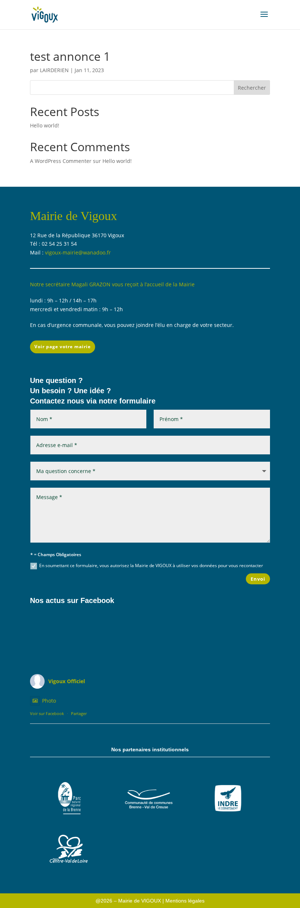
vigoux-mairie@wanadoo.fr (78, 252)
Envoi (258, 579)
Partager (79, 713)
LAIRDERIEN (54, 70)
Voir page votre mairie (62, 346)
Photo (49, 700)
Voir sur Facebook (47, 713)
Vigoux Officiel (66, 681)
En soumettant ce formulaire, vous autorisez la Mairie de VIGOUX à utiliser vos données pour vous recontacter (151, 565)
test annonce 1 (70, 56)
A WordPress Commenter (60, 160)
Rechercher (252, 87)
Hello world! (44, 125)
